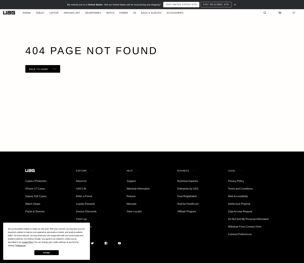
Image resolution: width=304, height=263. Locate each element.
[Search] (265, 13)
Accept (46, 253)
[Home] (9, 13)
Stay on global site (216, 4)
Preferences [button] (21, 245)
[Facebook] (106, 243)
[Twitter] (92, 243)
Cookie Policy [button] (27, 242)
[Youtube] (119, 243)
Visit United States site (181, 4)
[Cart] (280, 13)
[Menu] (294, 13)
